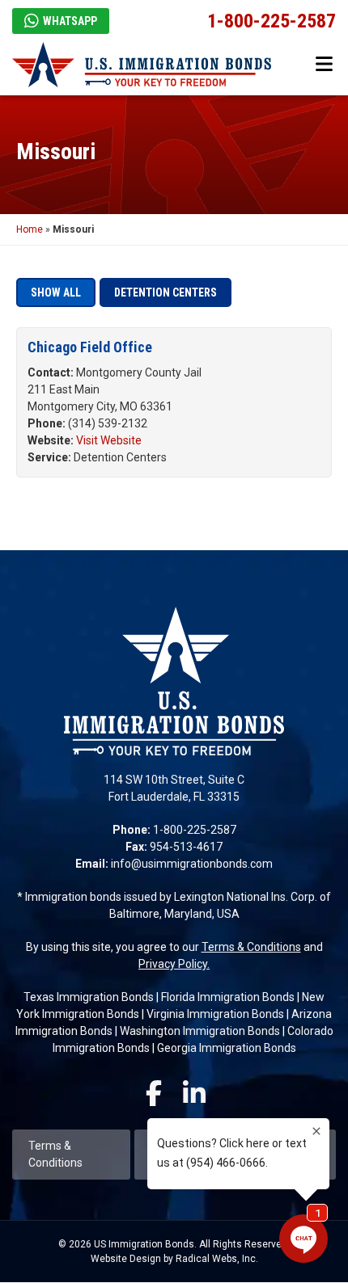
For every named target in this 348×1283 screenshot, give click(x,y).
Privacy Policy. (174, 963)
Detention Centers (165, 292)
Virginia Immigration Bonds (215, 1013)
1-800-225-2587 (271, 21)
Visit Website (109, 440)
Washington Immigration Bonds (200, 1030)
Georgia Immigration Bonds (226, 1047)
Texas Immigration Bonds (88, 997)
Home (29, 229)
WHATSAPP (70, 21)
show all (56, 292)
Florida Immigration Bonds (228, 997)
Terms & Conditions (251, 946)
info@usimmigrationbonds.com (192, 863)
